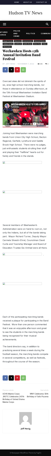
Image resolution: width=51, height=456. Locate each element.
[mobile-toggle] (4, 24)
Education (18, 41)
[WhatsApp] (23, 69)
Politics (30, 34)
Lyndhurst (18, 44)
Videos (44, 44)
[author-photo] (25, 424)
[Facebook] (5, 69)
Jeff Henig (10, 64)
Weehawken (7, 47)
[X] (11, 69)
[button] (47, 24)
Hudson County (8, 44)
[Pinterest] (17, 69)
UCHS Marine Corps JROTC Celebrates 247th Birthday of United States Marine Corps (14, 398)
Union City (37, 44)
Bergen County (7, 41)
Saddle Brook (27, 44)
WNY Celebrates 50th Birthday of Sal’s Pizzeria (37, 395)
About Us (27, 2)
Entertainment (27, 41)
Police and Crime (16, 33)
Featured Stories (40, 41)
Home (16, 2)
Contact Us (41, 2)
